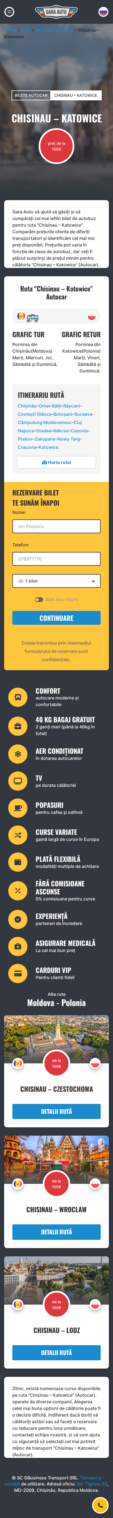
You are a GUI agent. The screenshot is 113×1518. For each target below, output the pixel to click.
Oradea (43, 430)
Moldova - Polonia (54, 30)
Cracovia (27, 447)
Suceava (83, 414)
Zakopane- (46, 439)
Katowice (48, 447)
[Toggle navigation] (9, 12)
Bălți (56, 406)
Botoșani (62, 414)
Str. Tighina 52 (92, 1484)
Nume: (19, 512)
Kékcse (61, 430)
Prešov (25, 439)
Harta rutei (59, 462)
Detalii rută (56, 1111)
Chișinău (27, 406)
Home (10, 30)
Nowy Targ (68, 439)
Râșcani (71, 406)
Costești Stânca (34, 414)
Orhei (44, 406)
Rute (26, 30)
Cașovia (79, 430)
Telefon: (20, 545)
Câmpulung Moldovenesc (45, 422)
